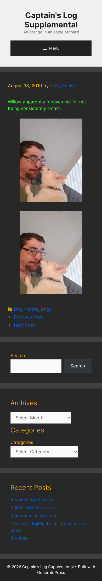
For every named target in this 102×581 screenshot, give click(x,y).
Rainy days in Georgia (33, 515)
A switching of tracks (32, 499)
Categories (21, 442)
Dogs (46, 309)
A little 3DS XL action (32, 507)
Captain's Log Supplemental (51, 19)
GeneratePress (51, 572)
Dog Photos (26, 309)
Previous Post (28, 317)
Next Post (24, 325)
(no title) (19, 538)
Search (17, 355)
